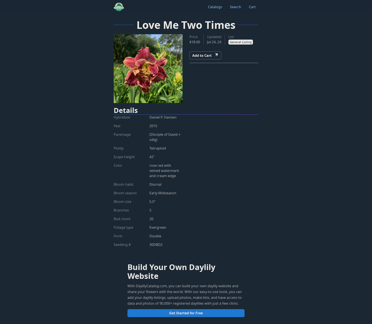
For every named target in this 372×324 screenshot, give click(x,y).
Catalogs (215, 7)
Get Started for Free (186, 313)
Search (235, 7)
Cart (252, 7)
